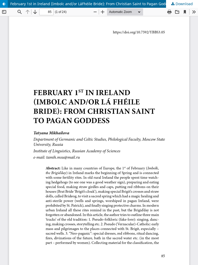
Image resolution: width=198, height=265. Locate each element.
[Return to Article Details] (4, 4)
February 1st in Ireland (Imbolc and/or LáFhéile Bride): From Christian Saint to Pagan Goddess (92, 3)
